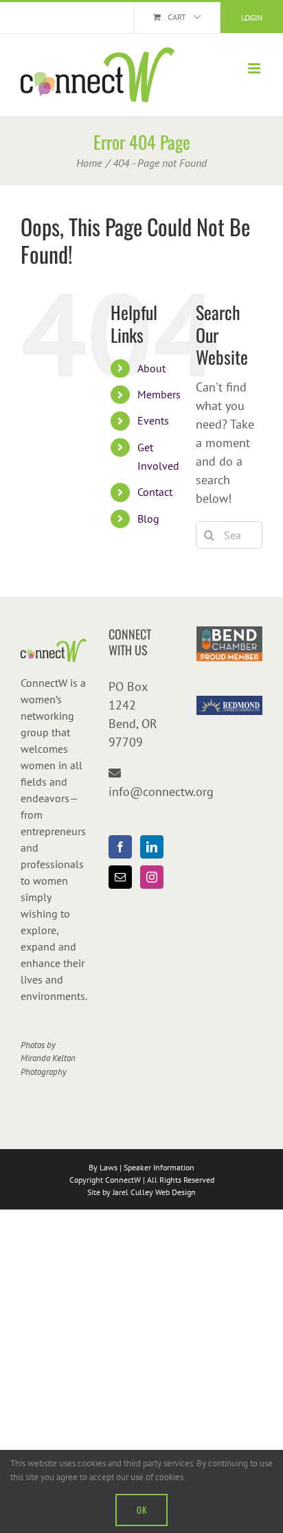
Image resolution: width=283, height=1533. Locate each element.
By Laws (103, 1167)
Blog (148, 518)
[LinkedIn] (151, 847)
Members (159, 394)
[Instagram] (151, 877)
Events (153, 420)
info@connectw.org (161, 791)
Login (251, 17)
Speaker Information (159, 1167)
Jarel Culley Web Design (154, 1192)
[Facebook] (120, 847)
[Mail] (120, 877)
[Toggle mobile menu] (255, 68)
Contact (154, 492)
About (151, 368)
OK (141, 1510)
